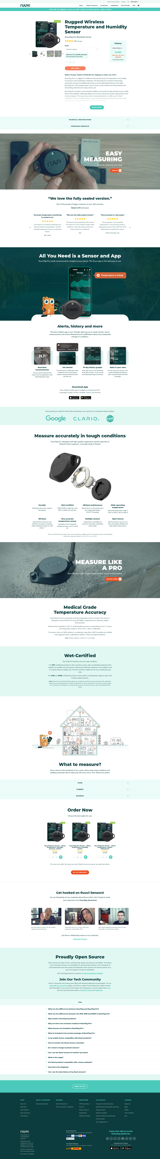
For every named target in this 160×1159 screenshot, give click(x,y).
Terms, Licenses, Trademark (64, 1107)
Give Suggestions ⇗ (102, 1122)
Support (124, 1)
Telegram (77, 939)
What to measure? (92, 5)
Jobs (126, 1116)
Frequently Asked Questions (104, 1104)
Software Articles (84, 1116)
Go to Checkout (80, 872)
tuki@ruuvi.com (24, 1141)
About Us (127, 1104)
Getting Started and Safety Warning (107, 1107)
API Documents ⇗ (84, 1104)
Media (126, 1110)
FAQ (134, 5)
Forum (84, 939)
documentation (62, 986)
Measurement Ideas (42, 1104)
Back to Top (80, 1086)
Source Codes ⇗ (84, 1110)
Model (67, 46)
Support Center (100, 1110)
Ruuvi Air (23, 1104)
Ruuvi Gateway (25, 1113)
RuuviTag (23, 1107)
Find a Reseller (125, 5)
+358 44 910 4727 (25, 1146)
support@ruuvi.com (25, 1143)
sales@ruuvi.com (24, 1145)
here (109, 988)
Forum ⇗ (82, 1107)
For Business (104, 5)
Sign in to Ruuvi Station (113, 1)
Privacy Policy (100, 1119)
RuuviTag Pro (24, 1110)
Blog (126, 1107)
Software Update (101, 1113)
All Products (24, 1116)
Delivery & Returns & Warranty (105, 1116)
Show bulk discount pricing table (74, 56)
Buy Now (75, 68)
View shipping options (118, 59)
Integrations (114, 5)
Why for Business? (61, 1104)
